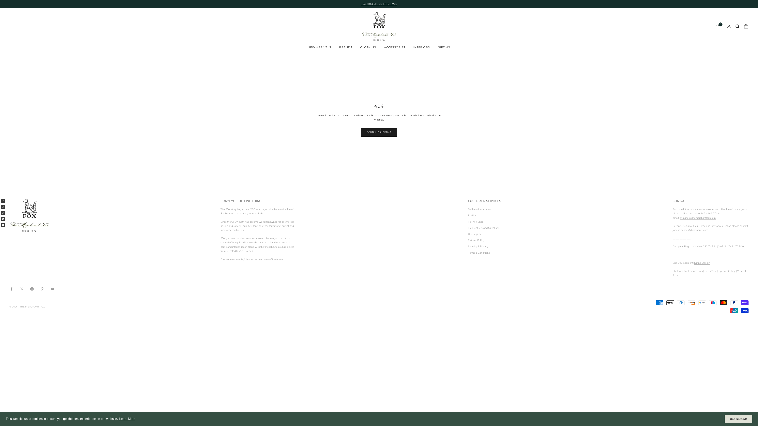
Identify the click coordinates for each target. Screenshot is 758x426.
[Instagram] (3, 207)
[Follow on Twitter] (22, 289)
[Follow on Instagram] (32, 289)
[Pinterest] (3, 213)
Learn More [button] (127, 418)
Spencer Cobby (727, 271)
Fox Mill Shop (475, 222)
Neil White (711, 271)
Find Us (472, 215)
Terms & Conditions (479, 253)
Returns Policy (476, 240)
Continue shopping (379, 132)
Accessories (394, 47)
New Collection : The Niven (379, 4)
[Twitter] (3, 219)
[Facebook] (3, 201)
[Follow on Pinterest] (42, 289)
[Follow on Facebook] (11, 289)
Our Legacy (474, 234)
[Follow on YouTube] (52, 289)
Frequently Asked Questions (483, 228)
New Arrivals (319, 47)
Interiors (421, 47)
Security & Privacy (478, 246)
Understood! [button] (738, 418)
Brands (345, 47)
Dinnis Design (702, 263)
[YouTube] (3, 224)
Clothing (368, 47)
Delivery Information (479, 209)
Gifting (444, 47)
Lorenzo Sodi (695, 271)
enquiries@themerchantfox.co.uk (698, 218)
